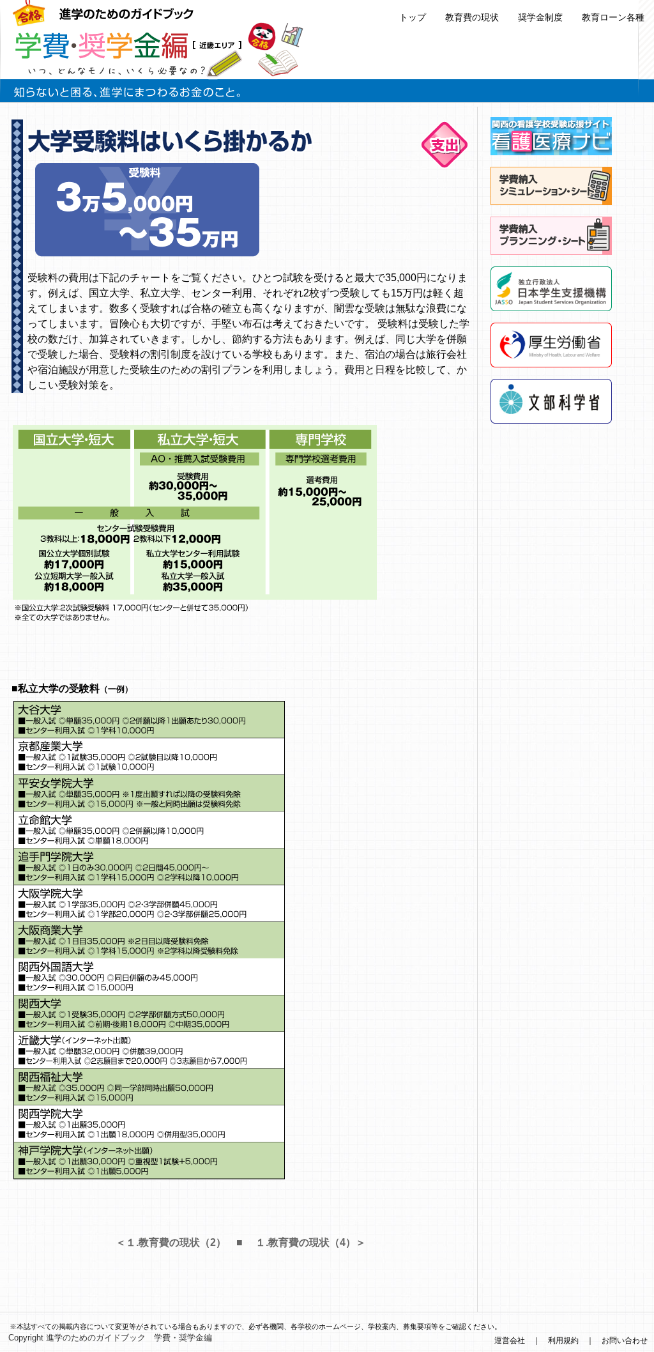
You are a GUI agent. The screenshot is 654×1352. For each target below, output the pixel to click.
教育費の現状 (472, 17)
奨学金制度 (540, 17)
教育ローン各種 (613, 17)
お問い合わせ (625, 1340)
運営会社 (509, 1340)
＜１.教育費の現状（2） (171, 1242)
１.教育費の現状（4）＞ (310, 1242)
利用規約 (563, 1340)
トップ (412, 17)
